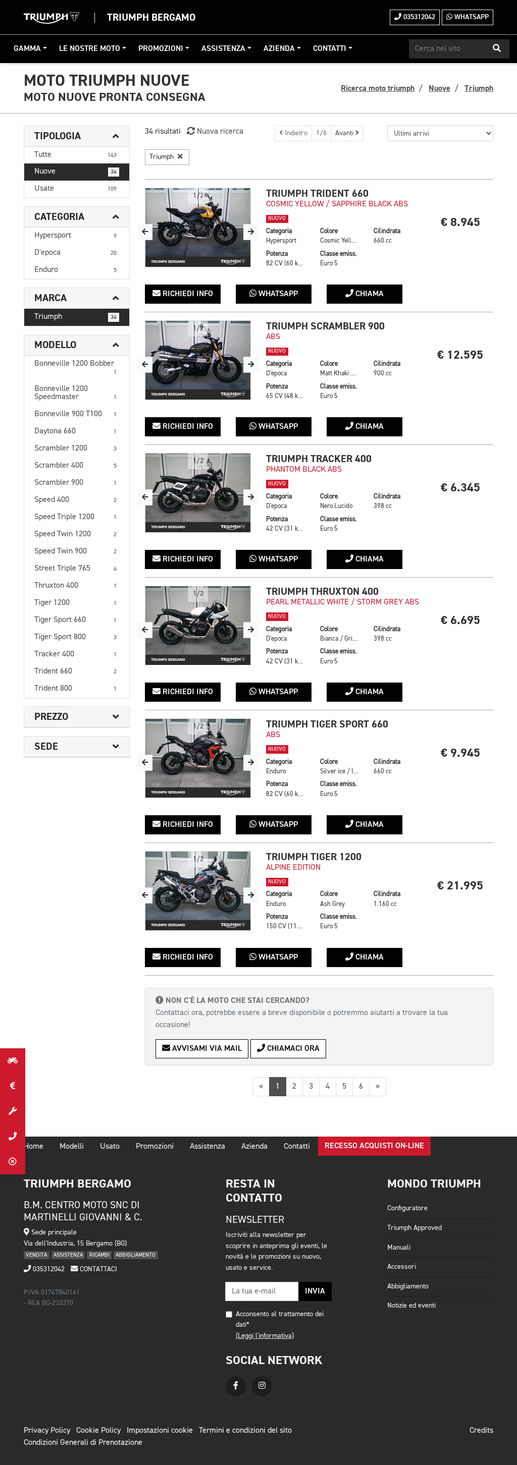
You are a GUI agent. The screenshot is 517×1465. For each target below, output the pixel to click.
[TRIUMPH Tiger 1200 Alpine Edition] (198, 891)
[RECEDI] (12, 1161)
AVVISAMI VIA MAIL (206, 1049)
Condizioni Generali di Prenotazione (83, 1443)
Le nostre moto (89, 49)
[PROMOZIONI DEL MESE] (12, 1086)
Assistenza (223, 49)
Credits (481, 1431)
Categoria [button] (59, 217)
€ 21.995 (460, 885)
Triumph (75, 317)
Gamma (27, 49)
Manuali (398, 1247)
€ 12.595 (460, 355)
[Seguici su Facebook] (236, 1386)
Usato (110, 1147)
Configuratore (407, 1208)
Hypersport (75, 236)
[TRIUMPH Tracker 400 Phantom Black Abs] (198, 493)
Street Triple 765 (75, 569)
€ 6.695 (460, 620)
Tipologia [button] (57, 136)
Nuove (75, 171)
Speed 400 (75, 500)
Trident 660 (75, 671)
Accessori (401, 1266)
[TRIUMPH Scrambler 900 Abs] (198, 360)
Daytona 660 (75, 431)
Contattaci (97, 1269)
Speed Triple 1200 (75, 517)
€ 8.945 (460, 222)
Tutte (75, 155)
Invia (315, 1291)
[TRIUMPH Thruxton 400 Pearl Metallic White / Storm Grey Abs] (198, 625)
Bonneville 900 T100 (75, 414)
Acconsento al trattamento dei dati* (280, 1320)
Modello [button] (55, 345)
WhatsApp (470, 17)
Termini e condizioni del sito (245, 1431)
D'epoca (75, 253)
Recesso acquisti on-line (374, 1146)
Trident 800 (75, 689)
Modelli (72, 1147)
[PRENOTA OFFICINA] (12, 1111)
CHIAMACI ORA (292, 1049)
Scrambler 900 (75, 483)
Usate (75, 189)
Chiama (368, 294)
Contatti (329, 49)
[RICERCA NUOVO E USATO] (12, 1061)
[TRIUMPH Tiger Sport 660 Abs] (198, 758)
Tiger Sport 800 (75, 637)
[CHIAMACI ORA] (12, 1136)
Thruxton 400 (75, 586)
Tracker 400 (75, 654)
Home (33, 1147)
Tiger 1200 (75, 603)
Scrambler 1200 (75, 448)
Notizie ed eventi (411, 1305)
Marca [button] (50, 298)
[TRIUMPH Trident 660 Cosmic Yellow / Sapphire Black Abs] (198, 227)
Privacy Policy (47, 1431)
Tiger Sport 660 (75, 620)
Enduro (75, 270)
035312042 (418, 17)
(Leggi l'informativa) (265, 1335)
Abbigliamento (408, 1286)
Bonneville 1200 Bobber (75, 367)
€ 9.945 (460, 753)
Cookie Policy (98, 1431)
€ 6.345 (460, 487)
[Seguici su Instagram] (262, 1386)
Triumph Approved (414, 1227)
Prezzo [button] (51, 717)
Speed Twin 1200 (75, 534)
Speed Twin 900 (75, 551)
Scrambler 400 (75, 466)
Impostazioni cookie (160, 1431)
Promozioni (160, 49)
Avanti (345, 133)
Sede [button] (46, 747)
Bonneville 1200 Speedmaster (75, 393)
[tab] (76, 136)
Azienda (279, 49)
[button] (496, 49)
